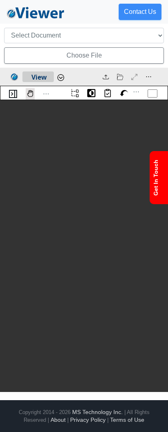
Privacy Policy (88, 419)
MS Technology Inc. (97, 412)
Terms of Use (127, 419)
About (58, 419)
